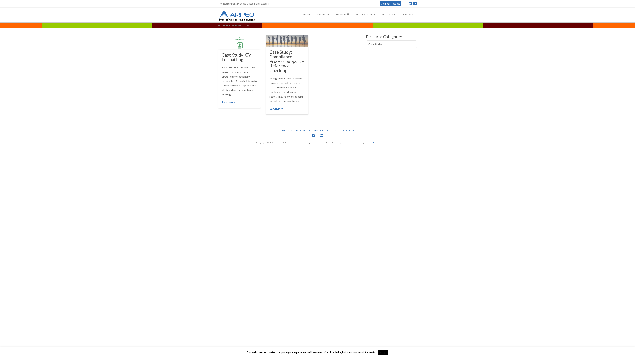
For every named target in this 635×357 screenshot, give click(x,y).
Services (305, 131)
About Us (293, 131)
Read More (229, 102)
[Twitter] (410, 4)
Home (282, 131)
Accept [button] (383, 352)
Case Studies (375, 44)
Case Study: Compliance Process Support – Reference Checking (286, 61)
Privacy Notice (321, 131)
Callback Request (390, 3)
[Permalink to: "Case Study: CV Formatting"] (239, 42)
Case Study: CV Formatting (236, 57)
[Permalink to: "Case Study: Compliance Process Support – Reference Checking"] (287, 41)
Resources (338, 131)
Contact (351, 131)
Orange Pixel (372, 143)
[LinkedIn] (415, 4)
